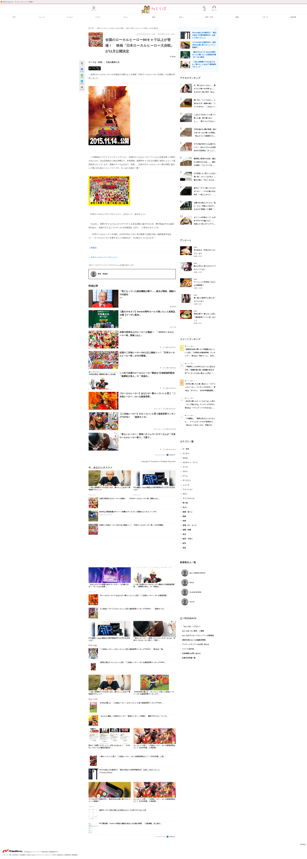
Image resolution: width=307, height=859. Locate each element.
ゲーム (185, 476)
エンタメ (70, 17)
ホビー (185, 494)
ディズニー (187, 480)
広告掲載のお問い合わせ (190, 653)
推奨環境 (74, 855)
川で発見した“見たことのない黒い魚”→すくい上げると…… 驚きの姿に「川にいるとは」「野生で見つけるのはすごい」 (206, 179)
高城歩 (173, 56)
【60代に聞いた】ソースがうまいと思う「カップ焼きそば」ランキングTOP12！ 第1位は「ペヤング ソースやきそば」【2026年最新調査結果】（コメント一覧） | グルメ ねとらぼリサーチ (201, 407)
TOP (14, 17)
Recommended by (160, 455)
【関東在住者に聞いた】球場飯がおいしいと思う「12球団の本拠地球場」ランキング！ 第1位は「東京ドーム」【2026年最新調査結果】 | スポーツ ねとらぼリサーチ (200, 355)
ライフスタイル (188, 498)
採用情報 (68, 855)
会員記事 (293, 17)
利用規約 (303, 844)
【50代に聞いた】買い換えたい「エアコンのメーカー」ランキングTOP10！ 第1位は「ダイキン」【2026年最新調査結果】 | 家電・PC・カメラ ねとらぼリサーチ (200, 390)
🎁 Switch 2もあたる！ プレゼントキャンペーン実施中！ (17, 2)
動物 (237, 17)
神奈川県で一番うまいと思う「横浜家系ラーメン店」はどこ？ (205, 317)
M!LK (192, 583)
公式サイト (128, 214)
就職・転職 (187, 530)
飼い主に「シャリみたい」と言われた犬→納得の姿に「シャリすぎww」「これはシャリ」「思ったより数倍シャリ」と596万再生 (205, 106)
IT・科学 (186, 449)
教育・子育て (188, 539)
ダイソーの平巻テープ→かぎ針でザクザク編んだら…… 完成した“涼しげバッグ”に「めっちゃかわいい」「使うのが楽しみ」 (205, 223)
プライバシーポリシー (44, 855)
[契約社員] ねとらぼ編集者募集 (193, 640)
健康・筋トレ (188, 512)
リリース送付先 (187, 649)
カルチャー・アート (190, 462)
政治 (184, 534)
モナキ (192, 602)
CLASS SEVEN (195, 592)
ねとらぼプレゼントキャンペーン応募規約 (197, 635)
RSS (54, 855)
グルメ (125, 17)
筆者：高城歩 (103, 274)
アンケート (185, 240)
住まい (181, 17)
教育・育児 (209, 17)
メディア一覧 (6, 855)
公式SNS (15, 855)
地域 (153, 17)
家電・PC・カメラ (190, 525)
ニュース (42, 17)
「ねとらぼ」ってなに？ (190, 626)
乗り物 (185, 503)
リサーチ (265, 17)
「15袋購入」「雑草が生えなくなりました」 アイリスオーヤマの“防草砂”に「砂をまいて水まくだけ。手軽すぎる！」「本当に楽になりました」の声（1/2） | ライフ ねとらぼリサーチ (200, 425)
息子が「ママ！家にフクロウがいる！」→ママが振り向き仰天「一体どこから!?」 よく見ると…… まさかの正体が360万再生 (205, 194)
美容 (184, 548)
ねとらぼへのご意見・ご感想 (192, 631)
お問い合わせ (31, 855)
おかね (185, 458)
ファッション (188, 489)
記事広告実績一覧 (188, 658)
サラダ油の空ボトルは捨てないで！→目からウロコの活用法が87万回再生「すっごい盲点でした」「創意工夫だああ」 (205, 150)
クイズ (97, 17)
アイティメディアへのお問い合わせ (194, 644)
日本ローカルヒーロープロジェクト (104, 257)
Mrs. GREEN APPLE (197, 573)
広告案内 (23, 855)
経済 (184, 543)
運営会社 (60, 855)
